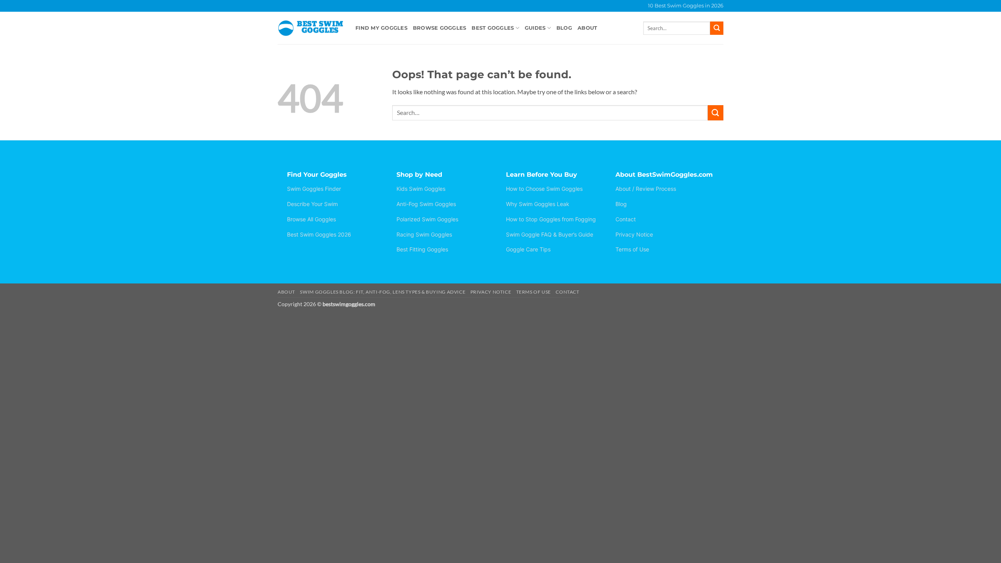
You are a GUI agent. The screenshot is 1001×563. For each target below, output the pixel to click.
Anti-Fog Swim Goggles (426, 204)
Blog (564, 28)
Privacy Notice (634, 234)
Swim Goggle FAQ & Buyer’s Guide (549, 234)
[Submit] (716, 28)
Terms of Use (632, 249)
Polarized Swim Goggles (427, 219)
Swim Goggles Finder (314, 188)
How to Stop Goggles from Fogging (551, 219)
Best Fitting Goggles (422, 249)
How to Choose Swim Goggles (544, 188)
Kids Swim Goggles (420, 188)
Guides (535, 28)
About (587, 28)
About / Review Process (645, 188)
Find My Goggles (381, 28)
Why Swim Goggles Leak (537, 204)
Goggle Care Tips (528, 249)
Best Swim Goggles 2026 (319, 234)
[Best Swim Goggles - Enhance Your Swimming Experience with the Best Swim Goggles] (311, 28)
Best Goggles (493, 28)
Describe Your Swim (312, 204)
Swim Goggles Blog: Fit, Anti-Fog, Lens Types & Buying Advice (382, 292)
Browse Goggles (439, 28)
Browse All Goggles (311, 219)
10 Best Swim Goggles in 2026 (685, 6)
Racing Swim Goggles (424, 234)
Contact (625, 219)
